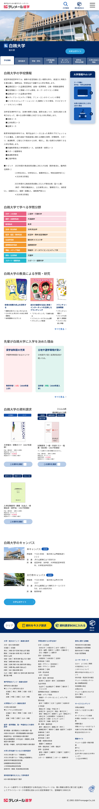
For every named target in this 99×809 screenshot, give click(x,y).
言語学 (58, 658)
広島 (21, 667)
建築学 (54, 714)
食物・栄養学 (43, 752)
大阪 (17, 664)
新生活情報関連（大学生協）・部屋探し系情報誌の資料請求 (19, 740)
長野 (18, 659)
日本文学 (42, 648)
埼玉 (21, 653)
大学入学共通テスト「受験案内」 (15, 754)
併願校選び (79, 723)
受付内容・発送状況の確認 (84, 677)
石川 (25, 659)
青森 (10, 650)
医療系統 (41, 732)
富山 (22, 659)
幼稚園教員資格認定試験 (12, 763)
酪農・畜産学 (60, 729)
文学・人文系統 (43, 645)
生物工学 (42, 719)
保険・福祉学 (55, 746)
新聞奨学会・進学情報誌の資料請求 (16, 736)
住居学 (66, 752)
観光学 (65, 686)
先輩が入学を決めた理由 (83, 729)
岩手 (14, 650)
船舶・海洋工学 (52, 721)
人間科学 (53, 652)
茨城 (10, 653)
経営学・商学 (50, 681)
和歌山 (29, 664)
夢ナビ (77, 748)
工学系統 (41, 706)
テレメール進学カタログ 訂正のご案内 (84, 693)
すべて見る (59, 328)
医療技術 (49, 744)
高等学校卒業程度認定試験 (13, 760)
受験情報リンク (80, 697)
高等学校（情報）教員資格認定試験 (16, 769)
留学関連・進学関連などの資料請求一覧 (18, 730)
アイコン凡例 (61, 409)
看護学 (41, 744)
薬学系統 (41, 738)
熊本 (32, 673)
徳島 (14, 670)
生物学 (58, 703)
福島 (28, 650)
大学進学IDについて (82, 666)
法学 (40, 675)
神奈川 (6, 656)
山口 (24, 667)
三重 (21, 661)
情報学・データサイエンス (48, 697)
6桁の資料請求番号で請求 (13, 779)
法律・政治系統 (43, 672)
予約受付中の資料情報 (82, 645)
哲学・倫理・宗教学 (46, 650)
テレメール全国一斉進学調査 (84, 743)
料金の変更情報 (80, 653)
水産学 (69, 729)
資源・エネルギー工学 (55, 719)
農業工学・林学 (57, 727)
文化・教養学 (43, 652)
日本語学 (50, 658)
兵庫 (21, 664)
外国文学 (50, 648)
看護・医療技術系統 (45, 741)
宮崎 (22, 673)
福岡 (15, 673)
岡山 (14, 667)
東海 (5, 661)
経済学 (41, 681)
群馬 (17, 653)
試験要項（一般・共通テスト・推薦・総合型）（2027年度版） (51, 446)
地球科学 (66, 703)
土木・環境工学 (64, 714)
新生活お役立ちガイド (82, 732)
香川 (10, 670)
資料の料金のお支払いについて (84, 673)
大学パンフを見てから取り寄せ (84, 711)
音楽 (48, 669)
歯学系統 (41, 735)
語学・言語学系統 (44, 655)
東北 (5, 650)
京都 (14, 664)
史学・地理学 (60, 648)
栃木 (14, 653)
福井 (29, 659)
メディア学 (63, 697)
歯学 (48, 735)
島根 (17, 667)
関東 (5, 653)
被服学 (52, 752)
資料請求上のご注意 (59, 412)
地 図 (45, 549)
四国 (5, 670)
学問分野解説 (79, 707)
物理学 (46, 703)
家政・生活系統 (43, 749)
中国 (5, 667)
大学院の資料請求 (10, 707)
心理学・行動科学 (61, 650)
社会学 (41, 686)
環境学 (58, 686)
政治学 (46, 675)
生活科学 (42, 754)
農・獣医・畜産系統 (45, 724)
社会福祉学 (49, 686)
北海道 (6, 648)
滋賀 (10, 664)
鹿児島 (6, 675)
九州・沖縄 (8, 673)
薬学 (48, 738)
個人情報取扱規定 (81, 683)
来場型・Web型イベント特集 (84, 719)
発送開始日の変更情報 (82, 648)
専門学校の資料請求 (11, 686)
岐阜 (14, 661)
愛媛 (17, 670)
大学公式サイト (75, 51)
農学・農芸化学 (44, 727)
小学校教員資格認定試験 (12, 766)
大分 (18, 673)
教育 (48, 661)
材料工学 (42, 716)
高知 (21, 670)
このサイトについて (82, 669)
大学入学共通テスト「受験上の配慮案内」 (18, 757)
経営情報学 (61, 681)
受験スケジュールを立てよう (85, 726)
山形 (24, 650)
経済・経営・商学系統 (46, 678)
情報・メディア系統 (45, 694)
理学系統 (41, 700)
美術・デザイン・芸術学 (46, 666)
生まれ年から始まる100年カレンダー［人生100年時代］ (85, 755)
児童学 (59, 752)
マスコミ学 (43, 689)
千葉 (24, 653)
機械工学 (42, 709)
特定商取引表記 (80, 686)
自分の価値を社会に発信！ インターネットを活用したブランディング (42, 307)
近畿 (5, 664)
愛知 (17, 661)
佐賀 (25, 673)
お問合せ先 (79, 689)
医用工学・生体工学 (46, 711)
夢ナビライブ (79, 750)
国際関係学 (55, 692)
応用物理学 (51, 716)
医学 (48, 732)
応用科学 (60, 716)
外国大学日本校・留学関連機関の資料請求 (18, 733)
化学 (52, 703)
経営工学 (42, 721)
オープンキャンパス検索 (83, 715)
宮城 (17, 650)
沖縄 (10, 675)
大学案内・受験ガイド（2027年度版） (17, 446)
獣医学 (51, 729)
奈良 (24, 664)
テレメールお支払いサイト (84, 680)
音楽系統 (41, 669)
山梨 (10, 656)
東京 (28, 653)
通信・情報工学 (44, 714)
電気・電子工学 (60, 711)
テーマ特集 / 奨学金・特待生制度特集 (82, 83)
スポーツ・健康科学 (61, 757)
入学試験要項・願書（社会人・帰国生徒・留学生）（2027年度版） (17, 506)
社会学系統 (42, 683)
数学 (40, 703)
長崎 (29, 673)
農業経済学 (43, 729)
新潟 (15, 659)
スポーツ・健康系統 (45, 757)
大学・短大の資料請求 (11, 645)
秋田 (21, 650)
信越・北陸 (8, 659)
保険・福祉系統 (43, 746)
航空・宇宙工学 (52, 709)
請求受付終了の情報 (82, 650)
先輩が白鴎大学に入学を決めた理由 (82, 104)
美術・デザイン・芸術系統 (47, 664)
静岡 (10, 661)
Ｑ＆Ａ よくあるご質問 (83, 663)
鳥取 (10, 667)
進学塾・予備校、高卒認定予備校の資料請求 (19, 744)
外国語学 (42, 658)
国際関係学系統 (43, 692)
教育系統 (41, 661)
